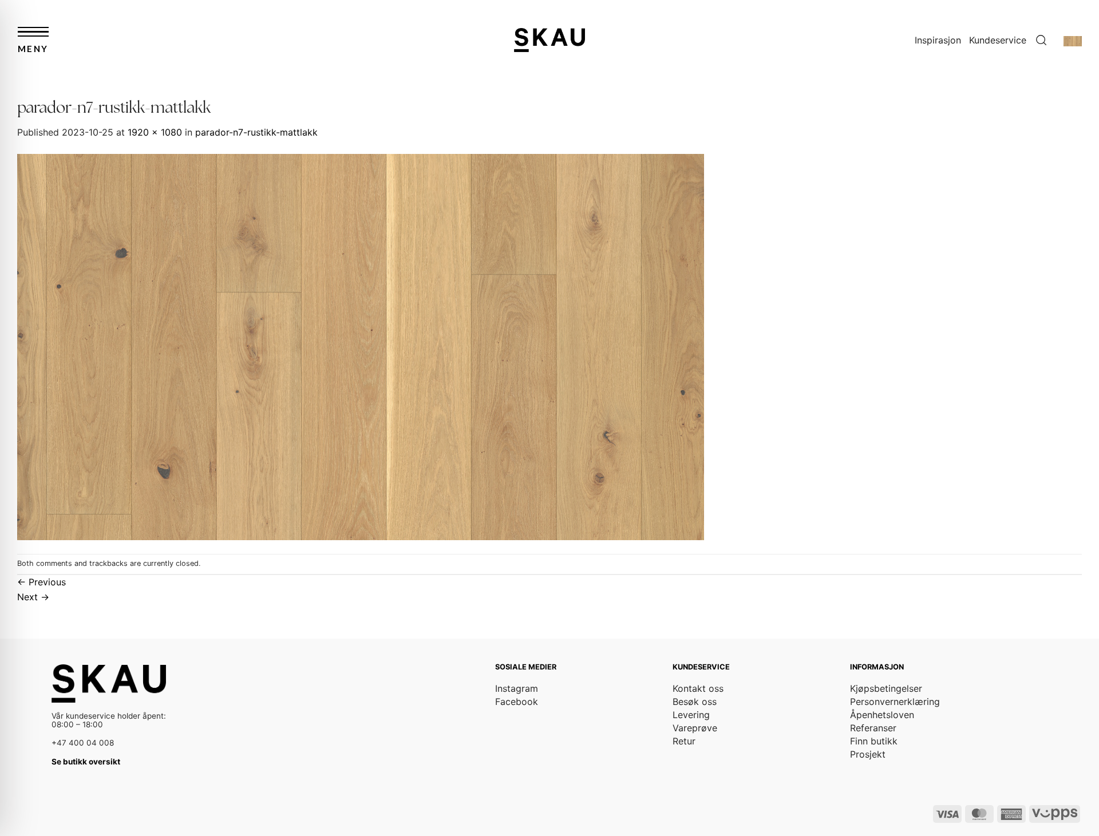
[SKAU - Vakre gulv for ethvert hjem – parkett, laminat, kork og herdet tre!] (549, 39)
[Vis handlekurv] (1073, 40)
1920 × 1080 (155, 132)
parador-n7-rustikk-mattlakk (256, 132)
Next (33, 597)
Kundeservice (997, 40)
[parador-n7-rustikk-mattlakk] (360, 345)
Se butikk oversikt (86, 761)
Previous (41, 582)
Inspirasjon (938, 40)
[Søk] (1041, 40)
